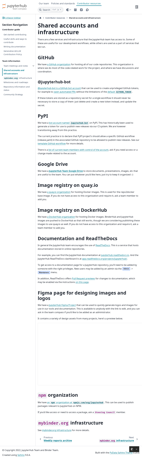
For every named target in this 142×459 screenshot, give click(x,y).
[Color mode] (68, 9)
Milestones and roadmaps (16, 82)
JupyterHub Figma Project (62, 305)
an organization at (75, 402)
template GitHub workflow (52, 143)
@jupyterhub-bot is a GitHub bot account (59, 88)
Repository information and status (17, 88)
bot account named (68, 122)
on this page (82, 282)
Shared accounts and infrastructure (14, 72)
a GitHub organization (58, 64)
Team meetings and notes (16, 66)
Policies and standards (63, 3)
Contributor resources (89, 3)
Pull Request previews (83, 278)
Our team (44, 3)
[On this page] (137, 7)
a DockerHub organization (61, 216)
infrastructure (18, 78)
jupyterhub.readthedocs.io (115, 255)
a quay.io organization (58, 192)
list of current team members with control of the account (78, 149)
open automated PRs (65, 91)
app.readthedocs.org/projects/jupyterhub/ (104, 258)
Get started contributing (15, 34)
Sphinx (21, 455)
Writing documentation (15, 46)
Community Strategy (13, 94)
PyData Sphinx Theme (121, 452)
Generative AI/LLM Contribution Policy (13, 53)
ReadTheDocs (103, 245)
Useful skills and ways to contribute (15, 41)
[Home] (40, 17)
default (119, 91)
